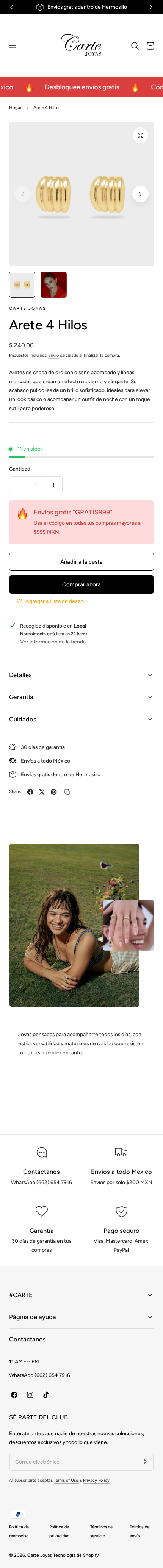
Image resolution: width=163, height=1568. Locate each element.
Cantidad (19, 469)
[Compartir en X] (41, 792)
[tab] (22, 285)
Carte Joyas (39, 1555)
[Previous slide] (22, 194)
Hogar (15, 107)
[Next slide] (140, 194)
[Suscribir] (145, 1461)
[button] (12, 45)
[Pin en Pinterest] (53, 792)
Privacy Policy (96, 1480)
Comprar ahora (81, 584)
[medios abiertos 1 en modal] (140, 135)
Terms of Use (66, 1480)
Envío (53, 355)
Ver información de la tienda (53, 642)
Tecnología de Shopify (76, 1555)
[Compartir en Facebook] (30, 792)
